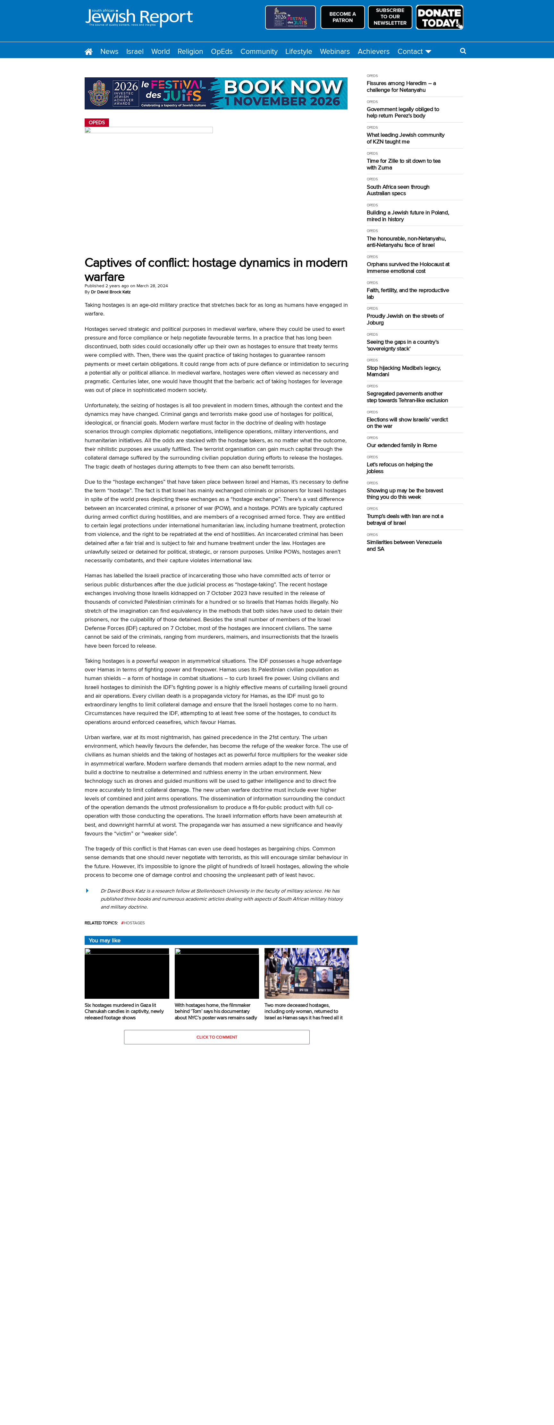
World (160, 51)
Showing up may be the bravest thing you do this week (405, 493)
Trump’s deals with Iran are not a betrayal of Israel (405, 519)
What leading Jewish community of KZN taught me (406, 138)
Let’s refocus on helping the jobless (400, 467)
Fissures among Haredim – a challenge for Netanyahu (401, 86)
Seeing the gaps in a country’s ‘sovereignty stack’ (403, 345)
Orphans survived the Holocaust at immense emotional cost (408, 267)
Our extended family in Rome (402, 445)
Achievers (374, 51)
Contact (410, 51)
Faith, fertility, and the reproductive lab (408, 293)
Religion (190, 51)
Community (259, 51)
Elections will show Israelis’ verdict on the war (407, 422)
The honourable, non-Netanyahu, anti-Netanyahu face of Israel (406, 241)
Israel (135, 51)
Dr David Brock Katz (111, 292)
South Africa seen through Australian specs (398, 190)
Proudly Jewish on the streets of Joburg (405, 319)
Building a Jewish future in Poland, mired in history (408, 215)
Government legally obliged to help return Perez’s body (403, 112)
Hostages (134, 923)
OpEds (222, 51)
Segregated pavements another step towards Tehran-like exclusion (407, 396)
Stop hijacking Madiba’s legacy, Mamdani (404, 371)
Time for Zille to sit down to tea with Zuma (404, 164)
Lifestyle (298, 51)
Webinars (335, 51)
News (109, 51)
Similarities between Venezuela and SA (404, 545)
